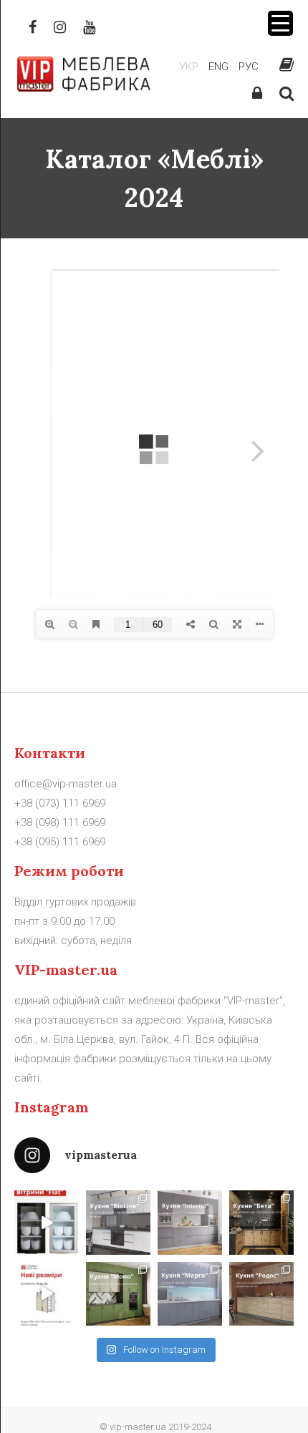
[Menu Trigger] (280, 23)
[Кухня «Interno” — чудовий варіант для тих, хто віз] (190, 1222)
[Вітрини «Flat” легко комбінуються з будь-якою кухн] (46, 1222)
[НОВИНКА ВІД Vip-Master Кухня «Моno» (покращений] (118, 1294)
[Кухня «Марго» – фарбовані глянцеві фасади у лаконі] (190, 1294)
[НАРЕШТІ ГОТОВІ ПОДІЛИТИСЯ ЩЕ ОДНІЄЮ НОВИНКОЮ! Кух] (261, 1222)
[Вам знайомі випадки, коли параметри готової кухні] (46, 1294)
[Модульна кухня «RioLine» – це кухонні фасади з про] (118, 1222)
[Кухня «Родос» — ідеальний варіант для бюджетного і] (261, 1294)
